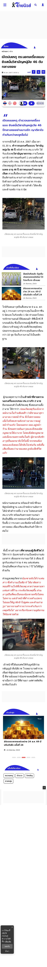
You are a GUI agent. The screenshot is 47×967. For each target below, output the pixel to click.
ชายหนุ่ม (8, 781)
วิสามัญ (29, 775)
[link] (23, 279)
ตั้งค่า (7, 951)
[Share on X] (38, 72)
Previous (40, 712)
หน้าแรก (5, 51)
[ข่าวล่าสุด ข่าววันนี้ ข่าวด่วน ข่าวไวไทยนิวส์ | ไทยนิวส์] (21, 5)
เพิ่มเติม (8, 941)
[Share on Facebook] (33, 72)
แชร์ (29, 72)
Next (44, 712)
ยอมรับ (7, 946)
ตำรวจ (19, 775)
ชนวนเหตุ (9, 775)
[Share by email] (43, 72)
